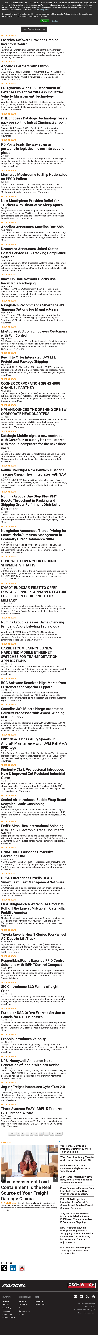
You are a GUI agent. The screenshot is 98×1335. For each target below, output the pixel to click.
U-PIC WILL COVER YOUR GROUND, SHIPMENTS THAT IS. (29, 563)
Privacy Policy (43, 9)
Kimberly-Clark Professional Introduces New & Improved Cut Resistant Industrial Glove (33, 774)
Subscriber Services (25, 1297)
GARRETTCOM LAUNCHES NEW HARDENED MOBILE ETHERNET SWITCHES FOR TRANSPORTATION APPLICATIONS (29, 654)
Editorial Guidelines (9, 1317)
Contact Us (6, 1311)
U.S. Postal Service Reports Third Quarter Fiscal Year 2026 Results (75, 1250)
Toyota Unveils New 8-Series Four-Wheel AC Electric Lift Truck (33, 936)
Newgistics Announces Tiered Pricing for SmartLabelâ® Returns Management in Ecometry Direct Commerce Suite (33, 535)
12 (52, 1134)
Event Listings (7, 1308)
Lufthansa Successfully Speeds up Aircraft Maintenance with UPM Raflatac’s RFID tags (34, 743)
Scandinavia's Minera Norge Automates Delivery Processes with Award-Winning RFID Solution (32, 713)
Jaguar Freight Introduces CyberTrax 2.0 (33, 1087)
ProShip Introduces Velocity (23, 1039)
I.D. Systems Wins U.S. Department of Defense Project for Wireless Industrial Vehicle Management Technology (32, 92)
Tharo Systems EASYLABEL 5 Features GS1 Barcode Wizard (32, 1111)
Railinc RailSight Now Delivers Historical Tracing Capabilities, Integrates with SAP (33, 472)
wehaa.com (91, 1313)
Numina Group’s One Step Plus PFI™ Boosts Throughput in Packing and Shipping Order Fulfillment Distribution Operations (31, 502)
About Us (5, 1305)
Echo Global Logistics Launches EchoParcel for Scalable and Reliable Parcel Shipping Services (76, 1203)
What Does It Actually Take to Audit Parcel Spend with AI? (77, 1159)
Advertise (5, 1301)
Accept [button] (44, 21)
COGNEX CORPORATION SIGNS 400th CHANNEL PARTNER (31, 385)
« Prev (12, 1134)
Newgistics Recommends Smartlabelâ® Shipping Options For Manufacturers (32, 307)
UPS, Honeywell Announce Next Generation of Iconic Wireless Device (30, 1063)
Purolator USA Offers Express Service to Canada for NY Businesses (33, 1015)
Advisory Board (40, 1305)
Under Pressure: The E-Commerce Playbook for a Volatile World (75, 1168)
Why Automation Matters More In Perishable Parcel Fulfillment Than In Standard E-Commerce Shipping (76, 1218)
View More (18, 57)
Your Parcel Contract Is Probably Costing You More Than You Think (75, 1148)
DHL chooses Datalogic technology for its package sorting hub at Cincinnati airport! (34, 120)
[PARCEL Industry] (14, 1286)
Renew (21, 1308)
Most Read (61, 1141)
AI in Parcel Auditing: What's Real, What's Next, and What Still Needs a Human (76, 1179)
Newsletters (23, 1305)
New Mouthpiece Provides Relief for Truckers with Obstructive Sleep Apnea (32, 203)
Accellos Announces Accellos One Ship (32, 227)
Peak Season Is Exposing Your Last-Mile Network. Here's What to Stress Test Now (77, 1191)
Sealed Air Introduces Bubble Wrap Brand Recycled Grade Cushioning (33, 802)
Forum (37, 1297)
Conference (39, 1301)
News (4, 1142)
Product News (8, 35)
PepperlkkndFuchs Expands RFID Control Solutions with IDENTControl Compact (33, 963)
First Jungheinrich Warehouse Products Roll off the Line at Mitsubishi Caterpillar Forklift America (33, 908)
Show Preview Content (31, 29)
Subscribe (22, 1301)
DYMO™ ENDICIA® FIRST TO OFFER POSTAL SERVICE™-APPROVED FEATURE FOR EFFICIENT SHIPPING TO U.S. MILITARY (34, 594)
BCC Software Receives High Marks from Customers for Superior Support (33, 685)
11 (46, 1134)
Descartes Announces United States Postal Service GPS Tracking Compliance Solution (33, 253)
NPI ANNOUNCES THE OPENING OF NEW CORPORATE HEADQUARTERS (33, 412)
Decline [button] (55, 21)
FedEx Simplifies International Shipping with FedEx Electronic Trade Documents (32, 828)
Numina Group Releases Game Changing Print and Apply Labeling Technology (32, 624)
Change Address (24, 1311)
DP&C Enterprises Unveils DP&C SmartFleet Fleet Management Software (32, 880)
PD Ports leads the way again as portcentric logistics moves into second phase (32, 148)
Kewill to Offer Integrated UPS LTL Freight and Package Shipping (28, 359)
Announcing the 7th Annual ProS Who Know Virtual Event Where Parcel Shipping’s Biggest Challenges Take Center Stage (29, 1195)
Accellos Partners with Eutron (25, 66)
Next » (58, 1134)
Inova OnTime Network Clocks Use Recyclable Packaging (28, 281)
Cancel (21, 1314)
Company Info (6, 1297)
